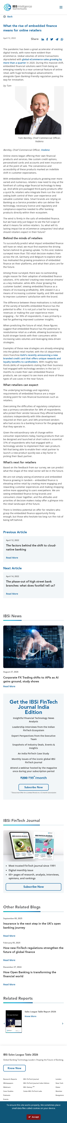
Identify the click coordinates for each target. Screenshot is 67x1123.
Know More (30, 1016)
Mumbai (59, 1091)
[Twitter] (52, 39)
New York (59, 1083)
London (58, 1079)
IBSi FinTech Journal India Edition (36, 1083)
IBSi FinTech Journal (31, 1079)
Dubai (58, 1087)
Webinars (7, 1087)
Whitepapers (8, 1083)
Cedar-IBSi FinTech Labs (32, 1091)
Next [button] (63, 1024)
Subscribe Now (33, 787)
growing (54, 59)
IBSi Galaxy (28, 1087)
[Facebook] (47, 39)
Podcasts (6, 1095)
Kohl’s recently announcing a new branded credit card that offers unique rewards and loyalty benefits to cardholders (32, 358)
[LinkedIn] (43, 39)
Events (5, 1099)
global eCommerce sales (36, 59)
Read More (12, 557)
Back (10, 16)
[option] (33, 1024)
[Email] (57, 39)
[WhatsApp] (62, 39)
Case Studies (8, 1091)
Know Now (14, 1068)
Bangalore (60, 1095)
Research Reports (10, 1079)
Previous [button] (4, 1024)
